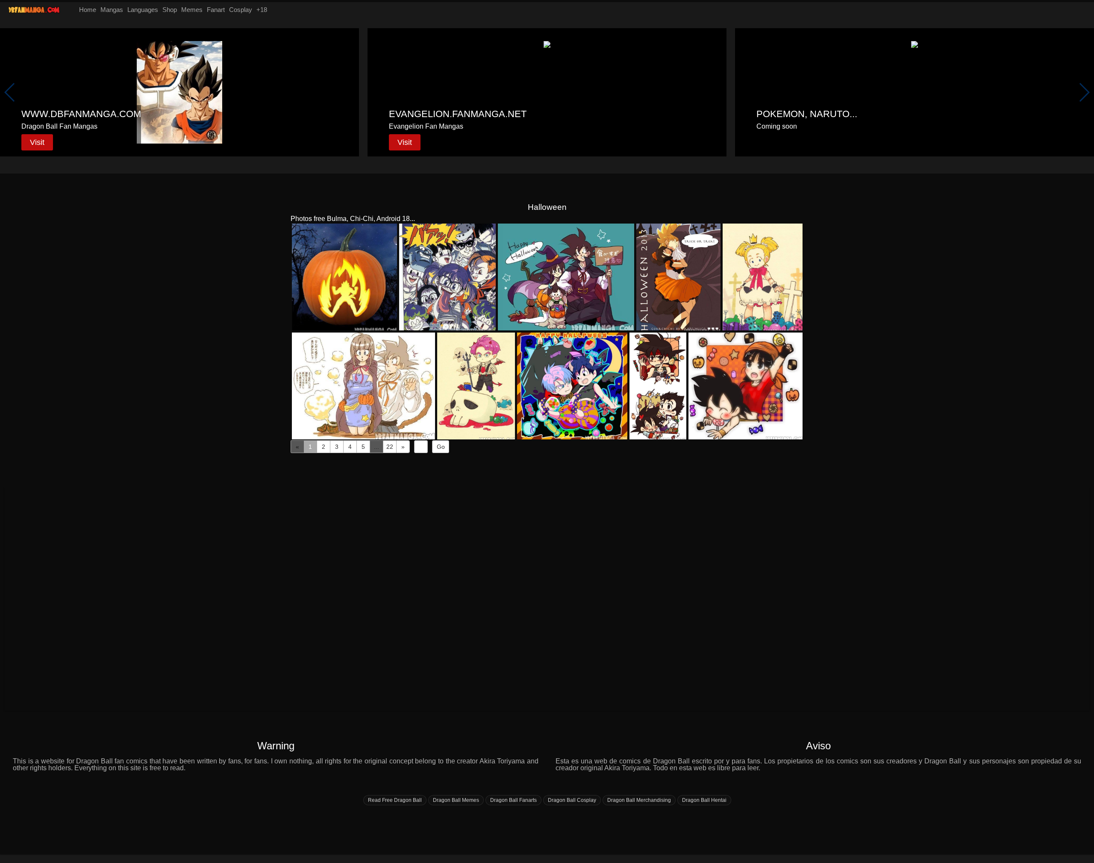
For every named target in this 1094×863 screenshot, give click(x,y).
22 (389, 446)
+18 (261, 9)
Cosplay (240, 9)
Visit (37, 142)
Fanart (216, 9)
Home (87, 9)
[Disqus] (547, 598)
